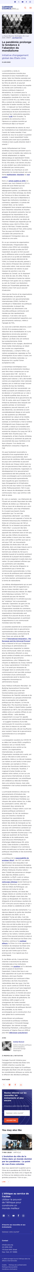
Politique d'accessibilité (9, 1267)
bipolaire (20, 174)
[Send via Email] (21, 1085)
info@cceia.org (7, 1245)
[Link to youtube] (22, 2)
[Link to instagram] (30, 2)
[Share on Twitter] (4, 1085)
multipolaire (11, 174)
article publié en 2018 (17, 181)
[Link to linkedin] (15, 2)
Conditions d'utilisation (9, 1269)
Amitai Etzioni (18, 1042)
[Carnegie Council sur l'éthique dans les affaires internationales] (10, 8)
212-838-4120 (7, 1247)
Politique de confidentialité (17, 1265)
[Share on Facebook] (15, 1085)
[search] (25, 8)
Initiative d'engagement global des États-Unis (15, 56)
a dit (10, 116)
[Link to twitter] (19, 2)
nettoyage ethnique (9, 882)
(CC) (20, 37)
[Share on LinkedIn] (9, 1085)
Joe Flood (15, 37)
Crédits (4, 1265)
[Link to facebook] (26, 2)
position (17, 966)
